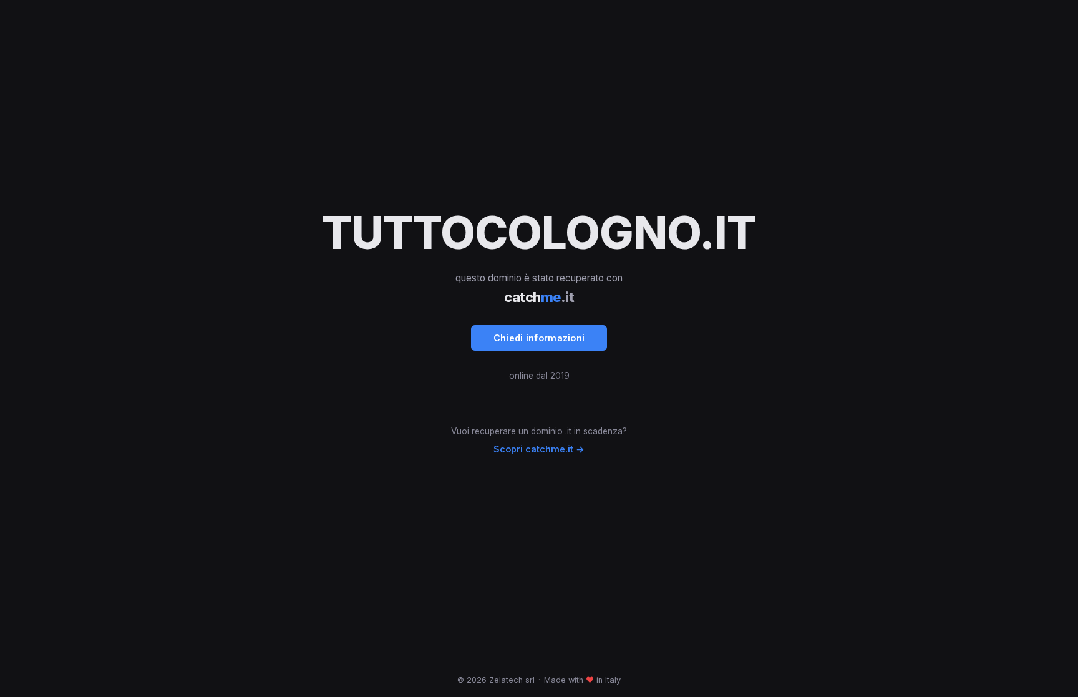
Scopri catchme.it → (539, 449)
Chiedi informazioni (539, 338)
